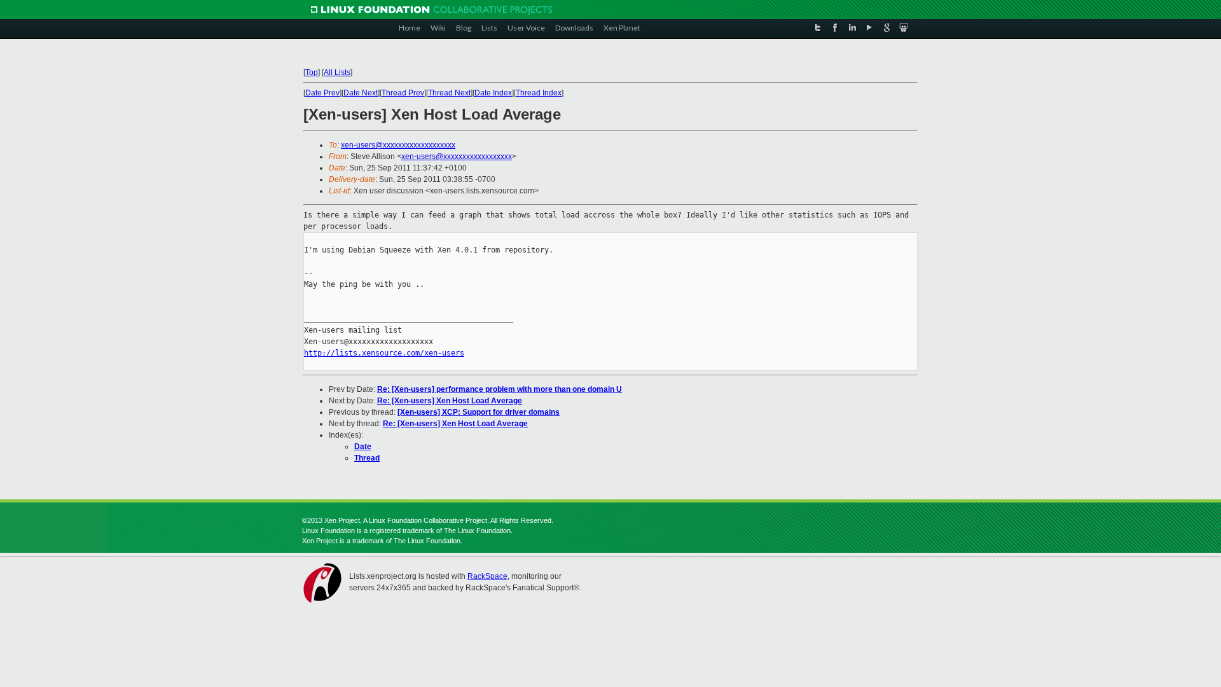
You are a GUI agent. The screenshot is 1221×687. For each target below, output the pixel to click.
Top (311, 72)
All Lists (337, 72)
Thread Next (449, 92)
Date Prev (322, 92)
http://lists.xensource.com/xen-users (384, 353)
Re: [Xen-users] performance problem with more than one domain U (499, 389)
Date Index (493, 92)
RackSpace (487, 576)
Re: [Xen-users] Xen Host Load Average (449, 400)
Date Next (360, 92)
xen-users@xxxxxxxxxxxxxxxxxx (456, 156)
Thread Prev (403, 92)
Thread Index (539, 92)
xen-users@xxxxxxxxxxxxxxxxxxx (398, 145)
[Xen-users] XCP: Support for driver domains (478, 412)
